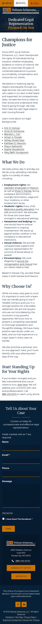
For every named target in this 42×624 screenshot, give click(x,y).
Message (7, 481)
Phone (5, 468)
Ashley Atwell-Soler (14, 140)
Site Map (19, 617)
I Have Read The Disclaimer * (19, 519)
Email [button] (22, 3)
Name (5, 442)
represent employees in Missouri (21, 188)
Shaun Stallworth (13, 146)
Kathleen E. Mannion (15, 143)
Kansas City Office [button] (21, 568)
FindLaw (36, 620)
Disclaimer (7, 513)
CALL (36, 3)
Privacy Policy (30, 617)
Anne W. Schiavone (14, 131)
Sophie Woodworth (14, 149)
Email (6, 455)
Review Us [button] (21, 576)
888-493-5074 (9, 394)
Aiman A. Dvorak (13, 137)
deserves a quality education (19, 209)
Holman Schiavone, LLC (19, 612)
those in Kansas (23, 191)
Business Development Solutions (16, 620)
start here (23, 384)
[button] (7, 3)
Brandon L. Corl (12, 134)
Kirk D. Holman (12, 128)
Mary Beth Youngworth (16, 152)
